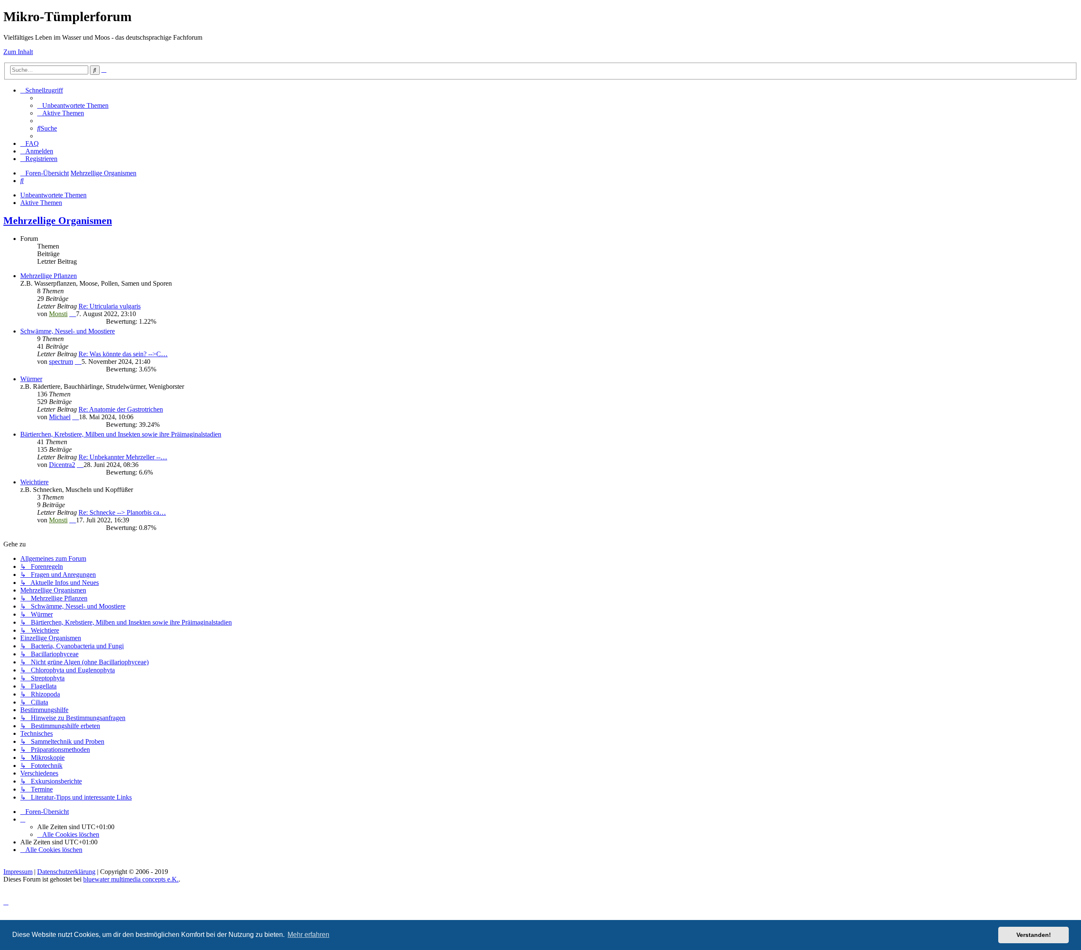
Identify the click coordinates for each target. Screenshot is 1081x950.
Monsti (58, 313)
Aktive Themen (41, 202)
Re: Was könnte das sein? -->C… (123, 354)
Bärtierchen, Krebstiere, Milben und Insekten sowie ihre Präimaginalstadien (120, 434)
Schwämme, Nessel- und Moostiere (67, 331)
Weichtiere (34, 482)
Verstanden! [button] (1033, 934)
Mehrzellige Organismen (57, 220)
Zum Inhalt (18, 51)
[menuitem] (73, 105)
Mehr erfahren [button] (308, 934)
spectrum (61, 361)
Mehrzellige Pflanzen (48, 275)
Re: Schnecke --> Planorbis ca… (122, 512)
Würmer (31, 378)
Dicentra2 (62, 464)
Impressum (18, 871)
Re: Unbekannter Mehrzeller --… (123, 457)
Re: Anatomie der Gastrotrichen (121, 409)
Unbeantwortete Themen (53, 195)
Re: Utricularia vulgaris (110, 306)
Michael (60, 416)
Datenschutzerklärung (66, 871)
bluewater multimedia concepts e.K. (131, 879)
